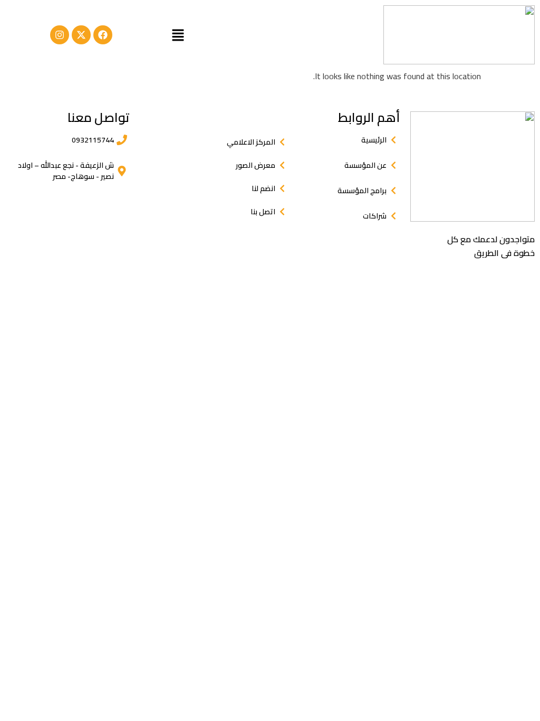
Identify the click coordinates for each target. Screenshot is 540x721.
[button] (177, 34)
